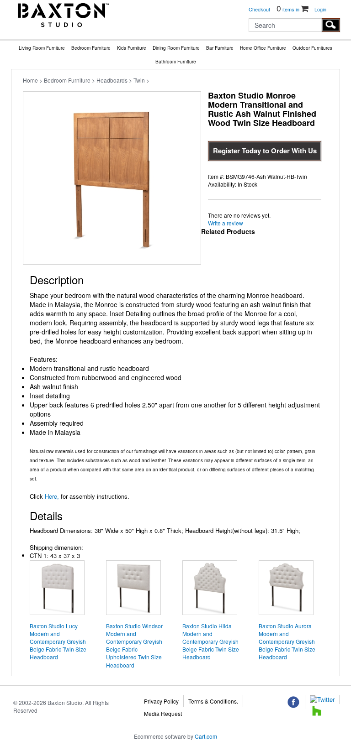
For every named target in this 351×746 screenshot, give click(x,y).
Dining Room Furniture (176, 48)
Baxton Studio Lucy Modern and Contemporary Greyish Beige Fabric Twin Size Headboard (58, 641)
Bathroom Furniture (175, 61)
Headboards (112, 80)
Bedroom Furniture (91, 48)
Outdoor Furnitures (312, 48)
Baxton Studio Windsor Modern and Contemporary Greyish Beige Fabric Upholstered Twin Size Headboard (134, 645)
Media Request (163, 713)
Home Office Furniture (263, 48)
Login (320, 9)
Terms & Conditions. (213, 701)
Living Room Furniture (42, 48)
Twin (139, 80)
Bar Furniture (220, 48)
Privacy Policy (161, 701)
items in (289, 9)
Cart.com (206, 736)
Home (30, 80)
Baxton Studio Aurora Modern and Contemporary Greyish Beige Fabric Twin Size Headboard (287, 641)
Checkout (259, 9)
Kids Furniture (131, 48)
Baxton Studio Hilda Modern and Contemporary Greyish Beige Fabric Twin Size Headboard (210, 641)
